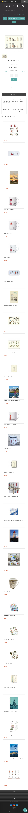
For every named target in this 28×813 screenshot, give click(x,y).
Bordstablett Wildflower (9, 639)
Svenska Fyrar (7, 544)
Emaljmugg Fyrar (7, 448)
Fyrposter (6, 138)
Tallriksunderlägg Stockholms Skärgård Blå (13, 520)
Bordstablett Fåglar (8, 329)
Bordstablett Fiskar (8, 663)
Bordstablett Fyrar (10, 27)
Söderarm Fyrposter (8, 376)
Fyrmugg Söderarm (8, 257)
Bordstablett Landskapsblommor (11, 353)
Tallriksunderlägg (8, 72)
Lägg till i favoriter (13, 83)
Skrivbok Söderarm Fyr (9, 472)
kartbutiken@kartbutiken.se (14, 808)
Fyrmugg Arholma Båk (9, 209)
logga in (14, 14)
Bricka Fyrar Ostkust (8, 281)
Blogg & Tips (13, 1)
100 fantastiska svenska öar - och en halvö (13, 759)
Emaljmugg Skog (7, 568)
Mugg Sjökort (7, 591)
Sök (5, 27)
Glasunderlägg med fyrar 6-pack (11, 496)
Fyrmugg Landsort (8, 233)
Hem (2, 27)
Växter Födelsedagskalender (10, 735)
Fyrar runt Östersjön (8, 185)
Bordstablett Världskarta (9, 615)
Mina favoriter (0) (13, 18)
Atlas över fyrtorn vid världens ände (12, 711)
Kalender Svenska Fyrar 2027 (10, 305)
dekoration (15, 72)
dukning (24, 72)
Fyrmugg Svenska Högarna (10, 424)
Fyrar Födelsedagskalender (10, 687)
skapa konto (21, 14)
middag (19, 72)
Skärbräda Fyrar (7, 162)
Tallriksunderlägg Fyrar (9, 782)
